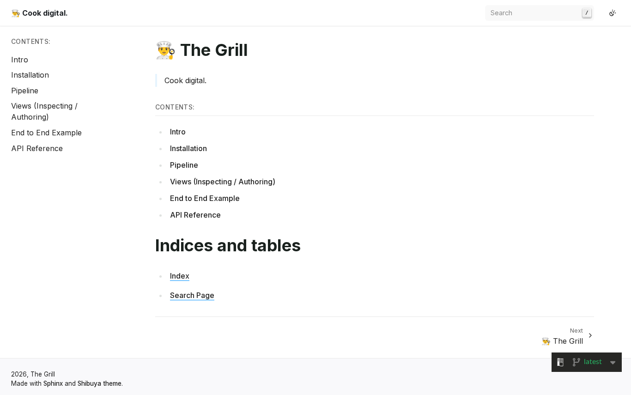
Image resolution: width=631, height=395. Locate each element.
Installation (30, 74)
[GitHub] (601, 13)
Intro (19, 59)
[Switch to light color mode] (612, 13)
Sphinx (53, 383)
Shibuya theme (99, 383)
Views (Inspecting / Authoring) (222, 181)
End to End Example (46, 132)
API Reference (37, 148)
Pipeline (24, 90)
